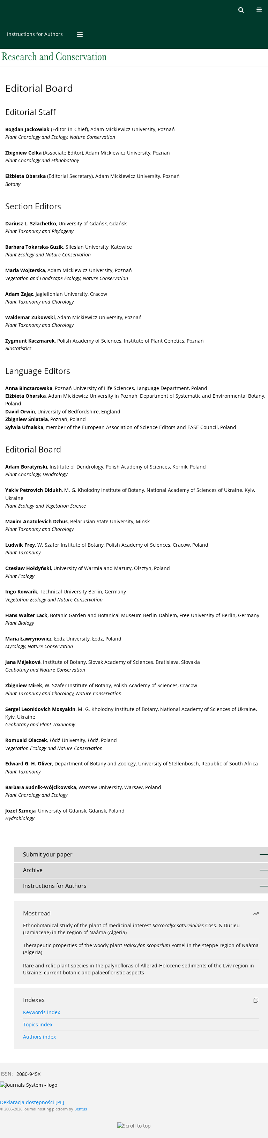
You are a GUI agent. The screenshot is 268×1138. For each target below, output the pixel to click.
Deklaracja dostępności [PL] (32, 1102)
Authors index (39, 1036)
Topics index (37, 1024)
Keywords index (41, 1012)
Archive (33, 870)
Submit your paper (48, 854)
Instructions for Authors (35, 34)
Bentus (80, 1108)
